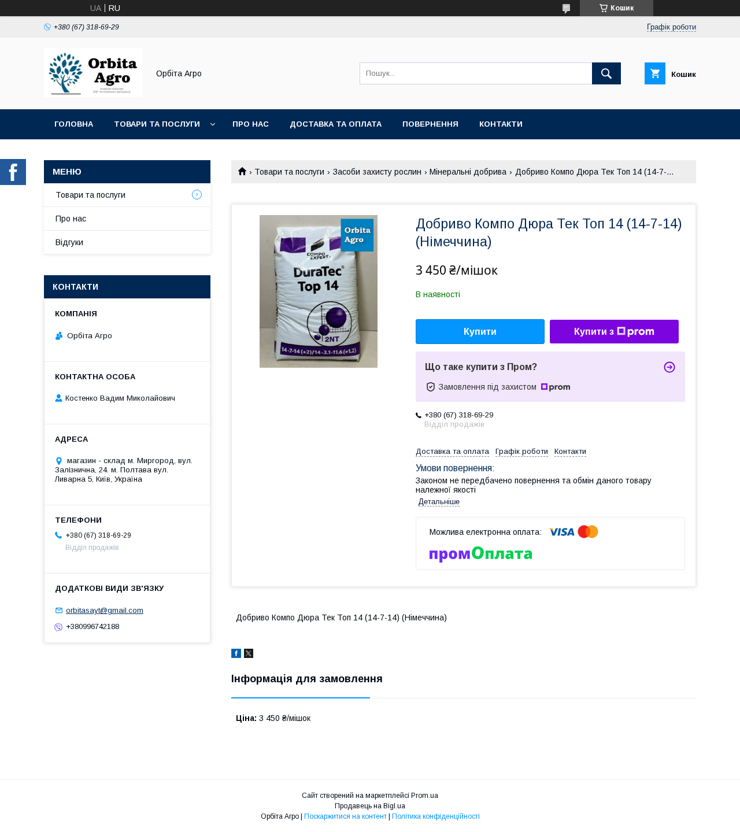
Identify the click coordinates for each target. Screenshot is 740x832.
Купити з (594, 332)
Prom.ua (424, 796)
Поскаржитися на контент (345, 816)
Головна (73, 124)
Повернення (430, 124)
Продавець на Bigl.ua (370, 806)
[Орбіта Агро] (93, 94)
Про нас (250, 124)
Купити (480, 332)
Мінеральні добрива (468, 171)
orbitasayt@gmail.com (104, 610)
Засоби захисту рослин (377, 171)
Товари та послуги (157, 124)
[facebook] (236, 655)
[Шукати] (606, 73)
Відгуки (69, 242)
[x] (248, 655)
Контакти (501, 124)
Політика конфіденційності (436, 816)
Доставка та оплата (336, 124)
